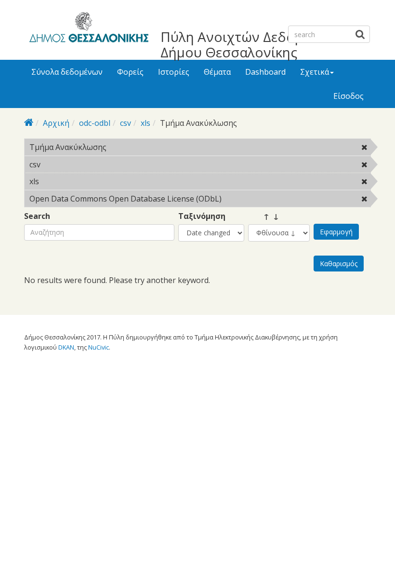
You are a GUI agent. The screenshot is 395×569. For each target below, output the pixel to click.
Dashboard (265, 72)
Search (37, 216)
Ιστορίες (173, 72)
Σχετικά (314, 72)
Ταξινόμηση (201, 216)
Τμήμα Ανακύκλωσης (131, 147)
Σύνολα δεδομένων (67, 72)
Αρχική (56, 123)
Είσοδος (348, 96)
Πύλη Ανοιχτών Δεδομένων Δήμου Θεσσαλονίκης (247, 44)
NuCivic (98, 347)
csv (125, 123)
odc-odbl (94, 123)
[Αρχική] (87, 29)
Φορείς (130, 72)
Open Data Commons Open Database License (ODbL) (190, 200)
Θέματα (217, 72)
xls (145, 123)
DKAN (66, 347)
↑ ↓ (263, 216)
